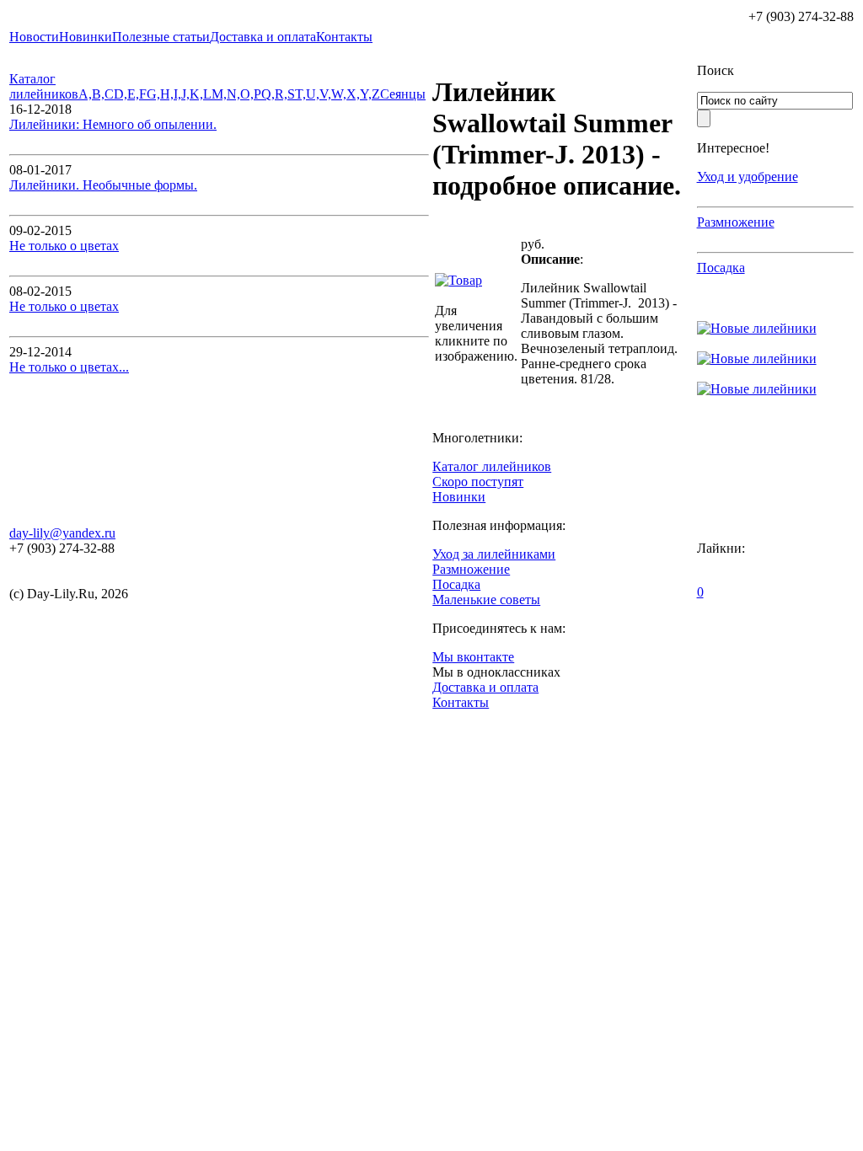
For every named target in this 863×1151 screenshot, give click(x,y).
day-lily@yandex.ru (62, 533)
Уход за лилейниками (493, 554)
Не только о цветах (64, 245)
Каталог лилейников (43, 86)
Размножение (736, 222)
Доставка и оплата (485, 687)
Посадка (721, 267)
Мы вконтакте (473, 657)
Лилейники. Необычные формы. (103, 185)
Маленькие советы (486, 599)
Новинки (458, 497)
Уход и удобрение (747, 176)
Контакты (460, 702)
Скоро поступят (477, 481)
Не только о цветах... (69, 367)
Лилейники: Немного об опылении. (113, 124)
